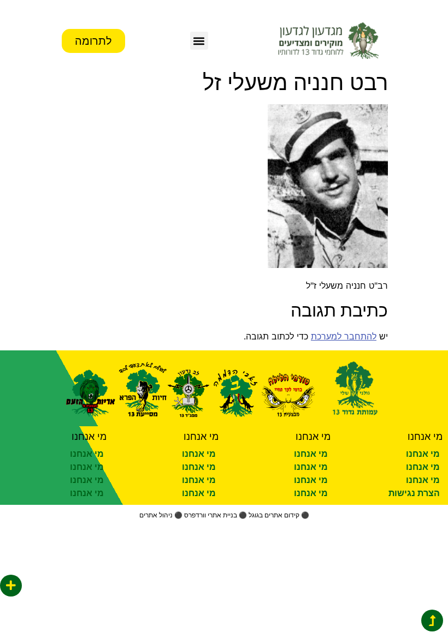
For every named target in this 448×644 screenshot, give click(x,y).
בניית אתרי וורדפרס (210, 515)
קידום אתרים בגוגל (274, 515)
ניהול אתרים (156, 515)
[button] (199, 41)
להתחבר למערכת (343, 336)
